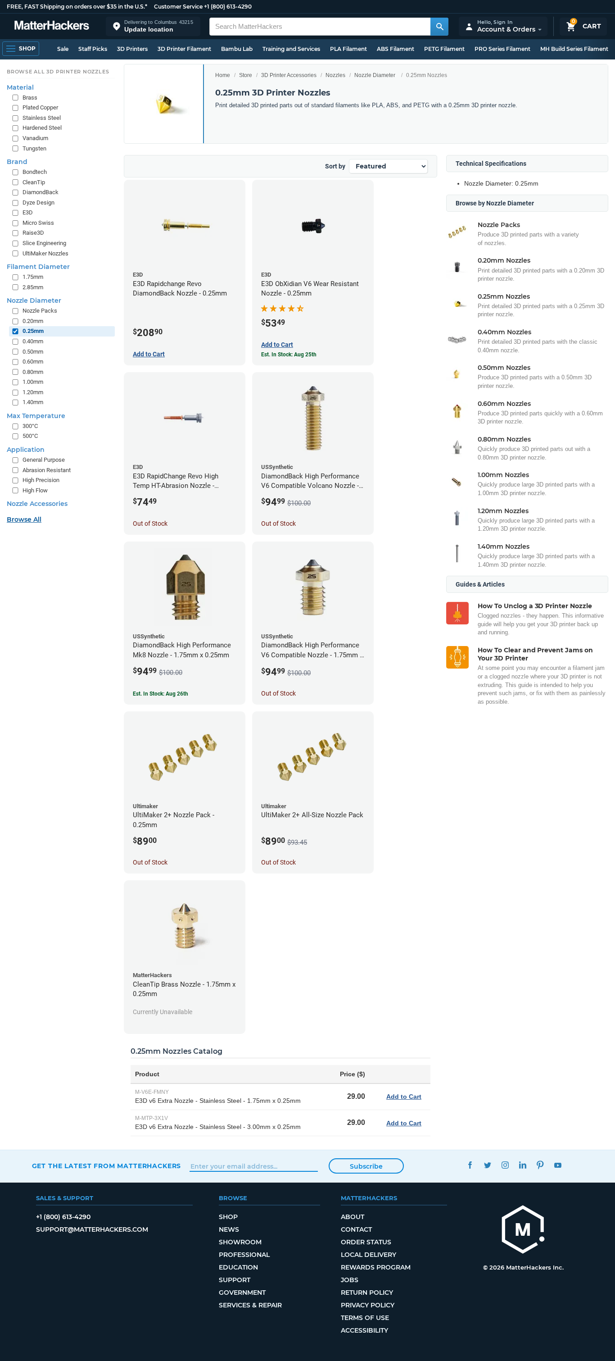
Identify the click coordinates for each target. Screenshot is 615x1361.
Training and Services (291, 49)
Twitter (488, 1165)
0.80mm (33, 372)
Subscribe (366, 1166)
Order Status (366, 1242)
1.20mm (33, 392)
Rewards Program (376, 1267)
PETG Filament (444, 49)
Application (26, 450)
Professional (244, 1255)
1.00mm (33, 381)
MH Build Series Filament (574, 49)
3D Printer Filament (184, 49)
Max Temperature (36, 416)
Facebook (470, 1165)
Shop (228, 1217)
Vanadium (35, 138)
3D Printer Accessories (289, 75)
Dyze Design (38, 202)
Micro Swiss (38, 222)
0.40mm (33, 341)
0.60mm (33, 361)
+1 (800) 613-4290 (228, 6)
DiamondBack (41, 192)
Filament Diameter (38, 267)
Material (20, 87)
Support (234, 1280)
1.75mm (33, 276)
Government (242, 1292)
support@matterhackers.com (92, 1229)
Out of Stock (150, 523)
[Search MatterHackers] (439, 27)
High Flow (35, 490)
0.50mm (33, 351)
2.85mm (33, 287)
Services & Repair (250, 1305)
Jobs (349, 1280)
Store (245, 75)
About (352, 1217)
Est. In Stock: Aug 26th (160, 694)
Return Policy (367, 1292)
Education (238, 1267)
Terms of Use (365, 1318)
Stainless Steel (42, 117)
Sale (62, 49)
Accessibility (364, 1330)
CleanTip (34, 182)
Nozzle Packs (40, 310)
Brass (30, 97)
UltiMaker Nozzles (45, 253)
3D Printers (132, 49)
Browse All (24, 519)
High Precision (41, 480)
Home (222, 75)
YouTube (558, 1165)
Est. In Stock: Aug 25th (289, 354)
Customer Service (178, 6)
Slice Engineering (44, 243)
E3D (28, 212)
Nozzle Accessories (37, 504)
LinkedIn (523, 1165)
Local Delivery (368, 1255)
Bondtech (35, 171)
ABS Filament (395, 49)
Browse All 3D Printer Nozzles (58, 71)
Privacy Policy (367, 1305)
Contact (356, 1229)
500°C (30, 435)
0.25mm (33, 331)
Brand (17, 162)
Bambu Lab (237, 49)
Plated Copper (40, 107)
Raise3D (33, 232)
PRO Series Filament (502, 49)
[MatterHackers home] (52, 26)
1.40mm (33, 402)
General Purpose (44, 459)
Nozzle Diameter (374, 75)
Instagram (505, 1165)
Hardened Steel (42, 127)
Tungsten (34, 148)
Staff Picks (92, 49)
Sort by (335, 166)
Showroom (240, 1242)
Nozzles (335, 75)
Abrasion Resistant (47, 470)
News (229, 1229)
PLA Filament (348, 49)
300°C (30, 426)
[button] (153, 26)
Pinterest (540, 1165)
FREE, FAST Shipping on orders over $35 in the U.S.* (77, 6)
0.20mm (33, 321)
